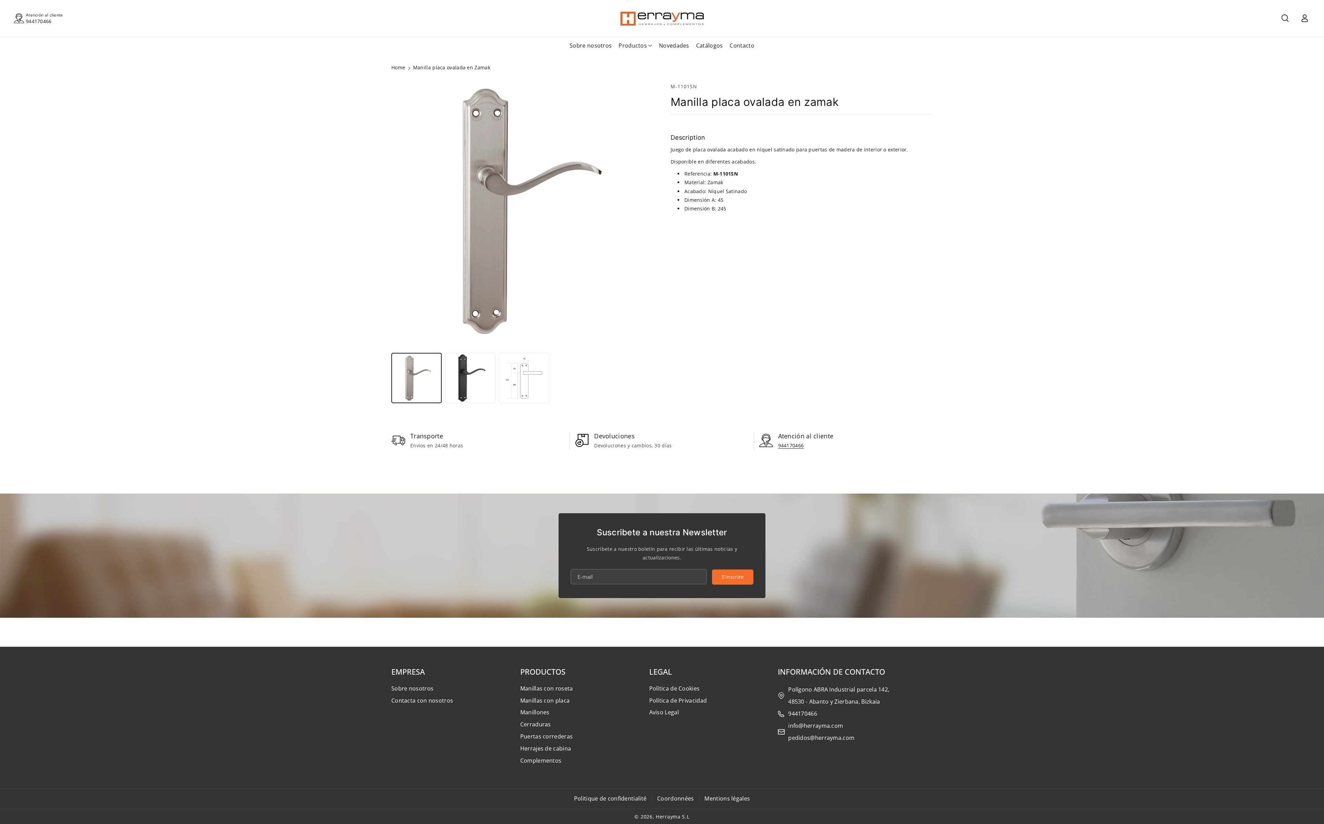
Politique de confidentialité (610, 798)
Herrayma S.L (672, 816)
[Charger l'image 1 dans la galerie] (416, 378)
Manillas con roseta (546, 688)
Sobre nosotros (412, 688)
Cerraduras (535, 724)
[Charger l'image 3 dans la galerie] (524, 378)
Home (398, 67)
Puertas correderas (546, 736)
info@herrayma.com (815, 725)
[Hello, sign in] (1304, 18)
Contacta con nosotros (422, 700)
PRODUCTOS (542, 671)
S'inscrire (733, 577)
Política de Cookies (674, 688)
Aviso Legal (664, 712)
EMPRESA (408, 671)
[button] (1285, 18)
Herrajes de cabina (545, 748)
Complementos (541, 760)
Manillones (535, 712)
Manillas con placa (545, 700)
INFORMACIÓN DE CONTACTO (831, 671)
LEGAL (660, 671)
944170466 (39, 21)
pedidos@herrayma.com (821, 738)
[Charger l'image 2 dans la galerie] (470, 378)
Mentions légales (727, 798)
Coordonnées (675, 798)
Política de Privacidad (678, 700)
